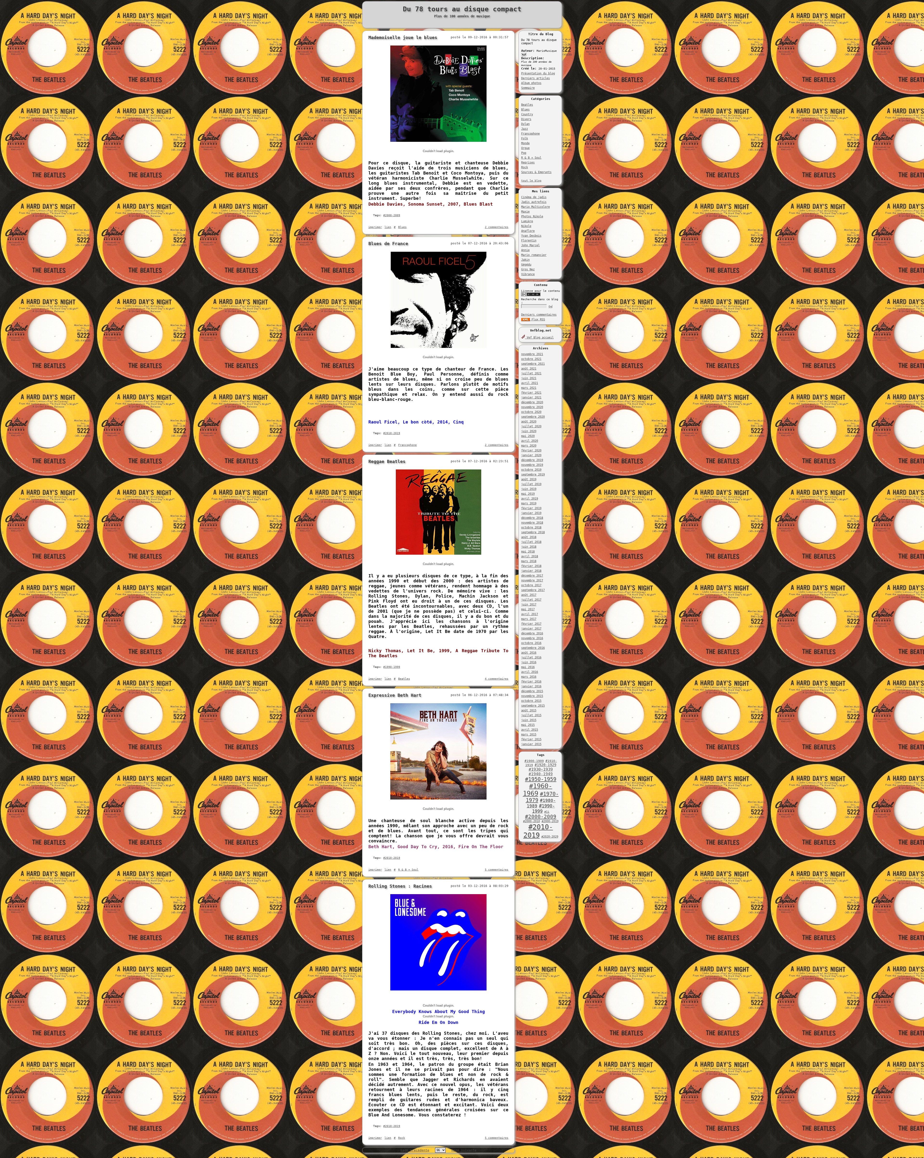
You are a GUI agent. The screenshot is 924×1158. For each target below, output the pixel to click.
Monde (525, 143)
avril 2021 (529, 383)
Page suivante (463, 1150)
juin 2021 (528, 378)
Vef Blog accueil (539, 337)
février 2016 (531, 681)
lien (388, 227)
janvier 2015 (531, 744)
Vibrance (528, 274)
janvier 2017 (531, 628)
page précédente (414, 1150)
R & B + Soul (531, 157)
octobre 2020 (531, 412)
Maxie (525, 211)
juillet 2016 (531, 657)
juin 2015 (528, 720)
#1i (546, 811)
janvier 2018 (531, 570)
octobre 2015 (531, 701)
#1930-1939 (541, 769)
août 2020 (528, 421)
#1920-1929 (545, 765)
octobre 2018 (531, 527)
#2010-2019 (538, 831)
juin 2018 (528, 546)
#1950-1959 (540, 779)
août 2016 (528, 652)
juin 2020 (528, 431)
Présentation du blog (538, 73)
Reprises (528, 162)
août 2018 (528, 537)
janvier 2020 (531, 455)
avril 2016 (529, 672)
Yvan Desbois (531, 235)
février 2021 (531, 392)
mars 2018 (528, 561)
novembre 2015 (532, 696)
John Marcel (530, 245)
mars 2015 (528, 734)
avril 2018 (529, 556)
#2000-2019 (550, 821)
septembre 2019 (533, 474)
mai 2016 (528, 667)
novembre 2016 (532, 638)
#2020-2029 (549, 836)
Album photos (531, 83)
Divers (526, 119)
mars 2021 (528, 388)
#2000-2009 (540, 817)
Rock (524, 167)
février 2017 (531, 623)
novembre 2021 (532, 354)
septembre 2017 (533, 590)
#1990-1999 (391, 667)
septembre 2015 (533, 705)
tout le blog (531, 180)
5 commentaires (496, 869)
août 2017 (528, 595)
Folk (524, 138)
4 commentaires (496, 678)
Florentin (528, 240)
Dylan (525, 124)
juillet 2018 (531, 542)
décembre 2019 (532, 460)
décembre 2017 (532, 575)
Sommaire (528, 88)
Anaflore (528, 231)
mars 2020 (528, 445)
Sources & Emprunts (536, 172)
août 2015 (528, 710)
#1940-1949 (541, 774)
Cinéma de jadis (533, 197)
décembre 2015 (532, 691)
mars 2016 (528, 676)
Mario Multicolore (535, 206)
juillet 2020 (531, 426)
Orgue (525, 148)
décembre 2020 (532, 402)
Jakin (525, 259)
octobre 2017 (531, 585)
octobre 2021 (531, 359)
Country (527, 114)
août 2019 (528, 479)
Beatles (527, 104)
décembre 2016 (532, 633)
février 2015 (531, 739)
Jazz (524, 128)
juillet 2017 (531, 599)
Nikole (526, 226)
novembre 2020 (532, 407)
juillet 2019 (531, 484)
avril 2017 (529, 614)
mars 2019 (528, 503)
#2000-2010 (531, 821)
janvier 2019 (531, 513)
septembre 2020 (533, 416)
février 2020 (531, 450)
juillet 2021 (531, 373)
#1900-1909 (534, 761)
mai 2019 (528, 493)
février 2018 (531, 566)
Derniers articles (535, 78)
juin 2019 (528, 489)
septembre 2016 (533, 648)
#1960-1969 (537, 789)
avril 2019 (529, 498)
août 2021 (528, 368)
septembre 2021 (533, 363)
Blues (525, 109)
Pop (523, 153)
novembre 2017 (532, 580)
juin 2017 (528, 604)
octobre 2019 (531, 469)
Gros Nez (528, 269)
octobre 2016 (531, 643)
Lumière (527, 221)
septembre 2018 (533, 532)
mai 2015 (528, 725)
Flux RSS (537, 319)
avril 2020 (529, 440)
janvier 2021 (531, 397)
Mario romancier (533, 255)
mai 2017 (528, 609)
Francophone (530, 133)
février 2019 (531, 508)
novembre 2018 (532, 522)
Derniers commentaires (539, 314)
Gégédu (526, 264)
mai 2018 (528, 551)
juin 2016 (528, 662)
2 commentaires (496, 227)
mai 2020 (528, 436)
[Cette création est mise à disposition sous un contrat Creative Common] (530, 295)
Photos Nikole (532, 216)
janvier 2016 (531, 686)
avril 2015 (529, 729)
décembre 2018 (532, 518)
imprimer (375, 227)
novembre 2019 (532, 465)
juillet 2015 (531, 715)
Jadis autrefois (533, 202)
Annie (525, 250)
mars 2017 (528, 619)
